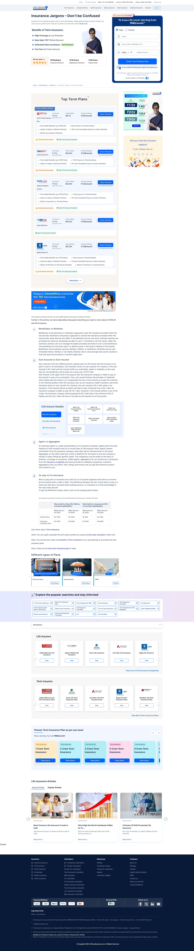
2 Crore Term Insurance (105, 628)
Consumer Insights (104, 895)
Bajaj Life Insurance (146, 672)
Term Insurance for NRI (84, 622)
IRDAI (33, 934)
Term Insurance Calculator (125, 622)
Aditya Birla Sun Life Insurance (46, 673)
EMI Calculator (69, 895)
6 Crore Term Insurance (141, 770)
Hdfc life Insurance (49, 414)
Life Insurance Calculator (81, 628)
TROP (97, 599)
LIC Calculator (102, 633)
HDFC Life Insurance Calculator (76, 419)
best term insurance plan (58, 568)
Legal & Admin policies (138, 892)
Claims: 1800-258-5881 (143, 2)
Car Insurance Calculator (73, 910)
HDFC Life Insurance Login (112, 409)
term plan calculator (96, 554)
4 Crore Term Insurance (92, 770)
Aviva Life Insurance (96, 672)
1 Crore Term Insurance (41, 622)
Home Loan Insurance (41, 633)
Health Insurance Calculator (74, 904)
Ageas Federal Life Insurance (72, 673)
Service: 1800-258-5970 (124, 2)
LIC (78, 633)
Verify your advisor (137, 901)
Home (35, 85)
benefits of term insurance (70, 559)
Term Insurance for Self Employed (127, 628)
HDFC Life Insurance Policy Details (76, 408)
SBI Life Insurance (49, 428)
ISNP (132, 895)
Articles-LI (53, 85)
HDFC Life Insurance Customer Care (93, 408)
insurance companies (55, 462)
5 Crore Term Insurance (117, 770)
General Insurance (40, 882)
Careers (133, 888)
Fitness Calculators (74, 885)
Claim (81, 2)
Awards (99, 892)
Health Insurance (40, 895)
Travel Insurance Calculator (74, 907)
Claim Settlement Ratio (148, 628)
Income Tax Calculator (72, 888)
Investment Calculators (75, 882)
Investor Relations (136, 904)
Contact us (134, 898)
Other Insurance (40, 898)
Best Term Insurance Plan (61, 622)
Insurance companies (105, 888)
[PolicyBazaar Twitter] (146, 923)
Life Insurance (43, 85)
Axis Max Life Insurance (51, 421)
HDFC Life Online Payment (93, 419)
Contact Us (157, 2)
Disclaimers (37, 644)
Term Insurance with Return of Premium (40, 628)
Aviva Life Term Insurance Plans (72, 718)
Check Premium (105, 114)
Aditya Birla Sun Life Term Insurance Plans (47, 718)
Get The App (92, 2)
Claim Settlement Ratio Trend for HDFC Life (76, 429)
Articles (99, 882)
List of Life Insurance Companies (144, 690)
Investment (38, 892)
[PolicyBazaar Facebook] (140, 923)
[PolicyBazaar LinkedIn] (152, 923)
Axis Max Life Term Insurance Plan (97, 718)
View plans (45, 780)
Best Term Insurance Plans (147, 735)
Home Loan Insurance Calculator (62, 633)
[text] (151, 153)
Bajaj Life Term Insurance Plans (122, 718)
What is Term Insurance (62, 628)
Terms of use (136, 75)
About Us (133, 882)
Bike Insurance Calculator (73, 914)
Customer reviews (103, 885)
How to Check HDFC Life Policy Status (111, 419)
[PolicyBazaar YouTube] (158, 923)
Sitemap (133, 885)
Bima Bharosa (41, 934)
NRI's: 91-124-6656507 (106, 2)
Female (131, 30)
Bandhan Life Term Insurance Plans (146, 718)
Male (121, 30)
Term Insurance (52, 549)
